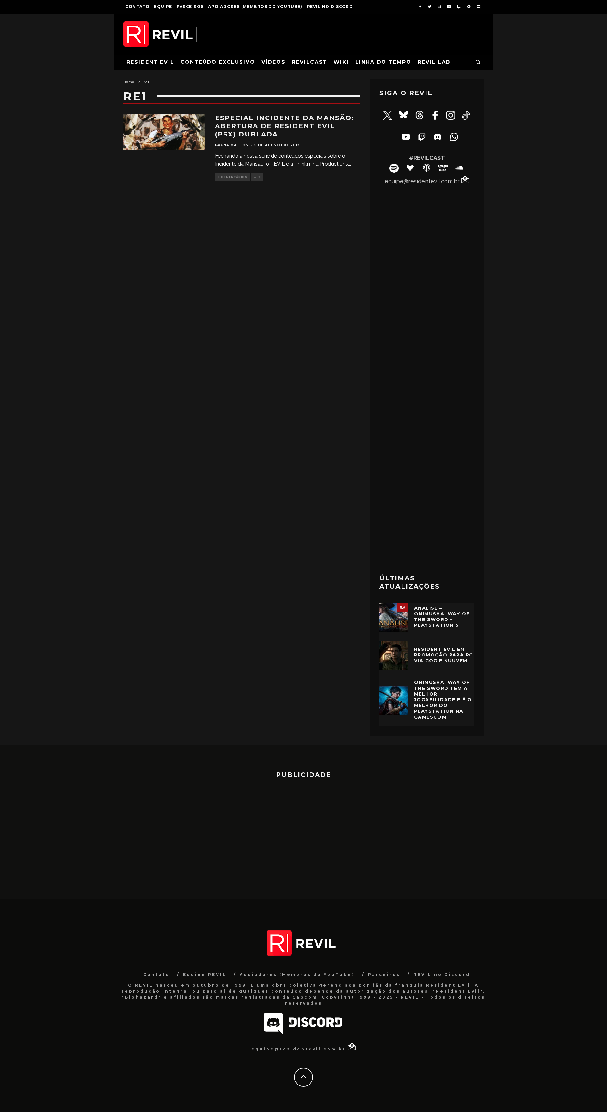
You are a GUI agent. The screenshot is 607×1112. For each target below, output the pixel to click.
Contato (138, 6)
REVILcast (309, 62)
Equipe (163, 6)
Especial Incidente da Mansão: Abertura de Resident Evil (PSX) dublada (284, 126)
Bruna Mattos (231, 145)
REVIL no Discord (330, 6)
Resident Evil (150, 62)
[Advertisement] (426, 466)
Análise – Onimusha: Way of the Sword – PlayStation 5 (441, 616)
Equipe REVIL (204, 974)
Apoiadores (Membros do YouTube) (255, 6)
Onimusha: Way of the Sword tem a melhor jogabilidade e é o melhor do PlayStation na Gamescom (443, 700)
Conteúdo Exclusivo (218, 62)
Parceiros (190, 6)
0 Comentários (232, 176)
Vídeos (273, 62)
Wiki (341, 62)
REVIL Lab (434, 62)
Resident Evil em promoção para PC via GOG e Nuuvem (443, 654)
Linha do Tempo (383, 62)
